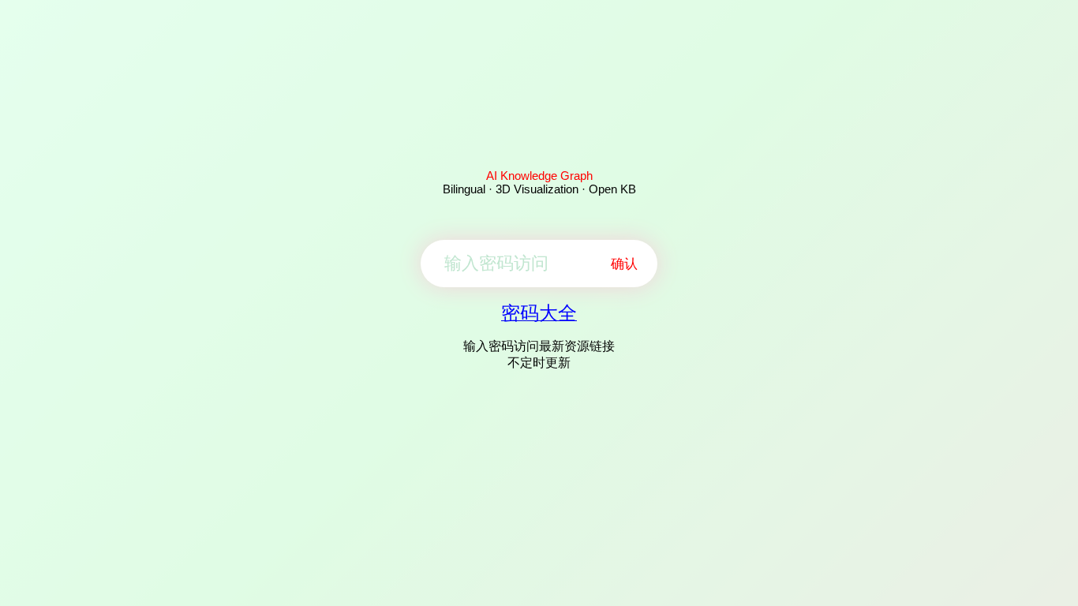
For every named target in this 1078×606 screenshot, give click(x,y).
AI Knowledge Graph (539, 175)
